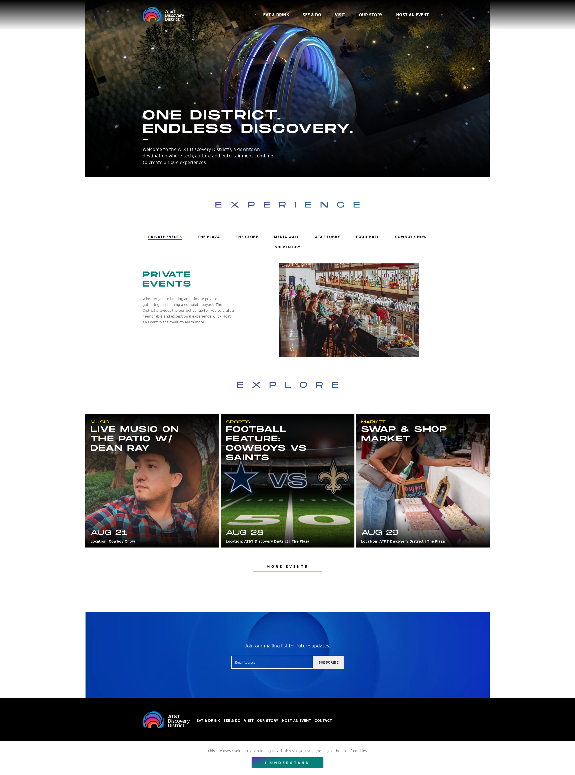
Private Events (165, 236)
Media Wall (286, 236)
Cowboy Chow (411, 236)
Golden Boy (287, 247)
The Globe (247, 236)
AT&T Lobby (327, 236)
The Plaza (209, 236)
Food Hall (367, 236)
